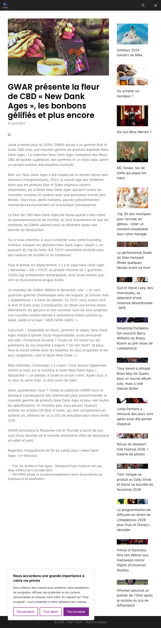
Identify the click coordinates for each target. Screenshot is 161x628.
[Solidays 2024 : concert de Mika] (132, 42)
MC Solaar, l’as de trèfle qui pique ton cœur (131, 173)
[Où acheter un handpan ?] (132, 83)
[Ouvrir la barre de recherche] (143, 5)
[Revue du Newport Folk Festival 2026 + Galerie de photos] (132, 436)
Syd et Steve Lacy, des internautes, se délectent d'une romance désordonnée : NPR (135, 298)
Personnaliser (25, 611)
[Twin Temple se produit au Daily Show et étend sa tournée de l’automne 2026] (132, 466)
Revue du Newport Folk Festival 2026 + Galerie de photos (132, 449)
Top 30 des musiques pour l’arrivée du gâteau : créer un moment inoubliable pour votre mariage (134, 224)
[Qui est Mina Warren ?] (132, 124)
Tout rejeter (50, 611)
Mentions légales (96, 622)
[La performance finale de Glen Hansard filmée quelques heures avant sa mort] (132, 244)
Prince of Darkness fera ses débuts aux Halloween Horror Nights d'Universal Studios (132, 560)
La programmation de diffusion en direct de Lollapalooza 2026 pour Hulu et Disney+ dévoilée (134, 520)
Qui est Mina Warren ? (134, 132)
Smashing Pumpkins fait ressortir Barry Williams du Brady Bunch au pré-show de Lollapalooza (135, 338)
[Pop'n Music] (5, 5)
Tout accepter (76, 611)
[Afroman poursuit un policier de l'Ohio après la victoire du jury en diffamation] (132, 582)
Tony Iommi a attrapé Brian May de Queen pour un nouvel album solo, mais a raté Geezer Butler (134, 378)
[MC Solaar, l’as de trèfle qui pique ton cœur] (132, 160)
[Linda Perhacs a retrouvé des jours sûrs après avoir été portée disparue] (132, 400)
